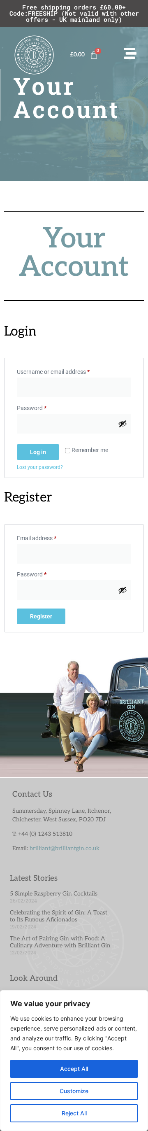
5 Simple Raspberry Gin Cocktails (53, 893)
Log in (38, 452)
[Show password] (122, 423)
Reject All (74, 1113)
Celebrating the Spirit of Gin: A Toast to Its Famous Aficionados (58, 916)
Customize (74, 1090)
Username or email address (64, 370)
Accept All (74, 1068)
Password (43, 406)
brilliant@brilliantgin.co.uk (64, 848)
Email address (48, 536)
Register (41, 616)
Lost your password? (40, 467)
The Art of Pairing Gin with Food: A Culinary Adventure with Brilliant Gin (60, 942)
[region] (74, 1060)
